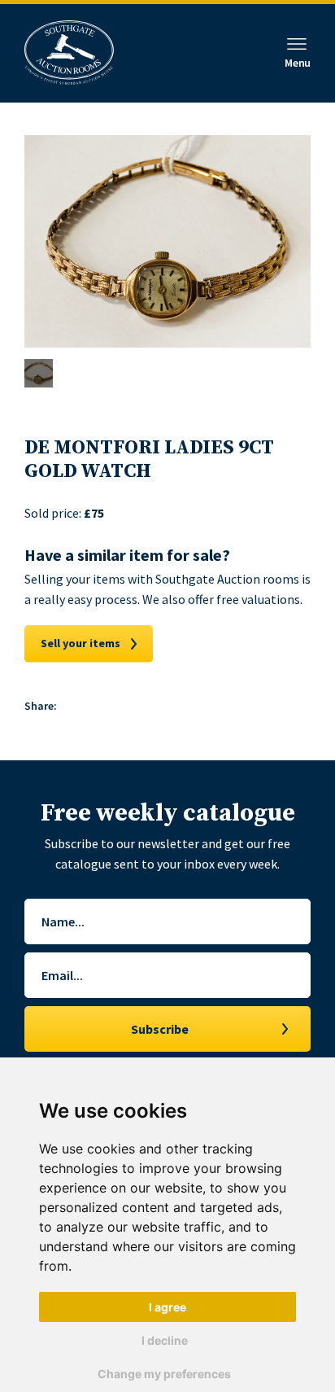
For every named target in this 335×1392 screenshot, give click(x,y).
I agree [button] (167, 1307)
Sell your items (80, 643)
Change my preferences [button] (164, 1374)
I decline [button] (164, 1340)
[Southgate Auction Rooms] (69, 53)
